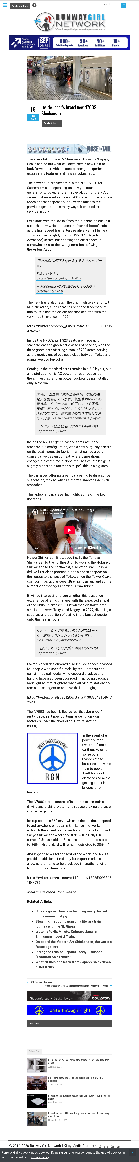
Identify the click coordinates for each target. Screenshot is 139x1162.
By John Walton (51, 123)
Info (34, 5)
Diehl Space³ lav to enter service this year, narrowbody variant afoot (78, 1061)
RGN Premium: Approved (41, 982)
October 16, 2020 (49, 291)
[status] (132, 1152)
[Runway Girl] (69, 30)
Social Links (22, 6)
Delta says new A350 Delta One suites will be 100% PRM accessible (75, 1079)
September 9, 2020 (50, 653)
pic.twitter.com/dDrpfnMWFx (58, 278)
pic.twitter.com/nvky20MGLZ (58, 640)
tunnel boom (88, 226)
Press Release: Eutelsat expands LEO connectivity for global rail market (79, 1096)
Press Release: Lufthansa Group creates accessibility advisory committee (78, 1114)
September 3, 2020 (50, 431)
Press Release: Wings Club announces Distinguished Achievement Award (76, 985)
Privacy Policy (40, 1157)
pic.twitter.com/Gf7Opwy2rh (79, 418)
